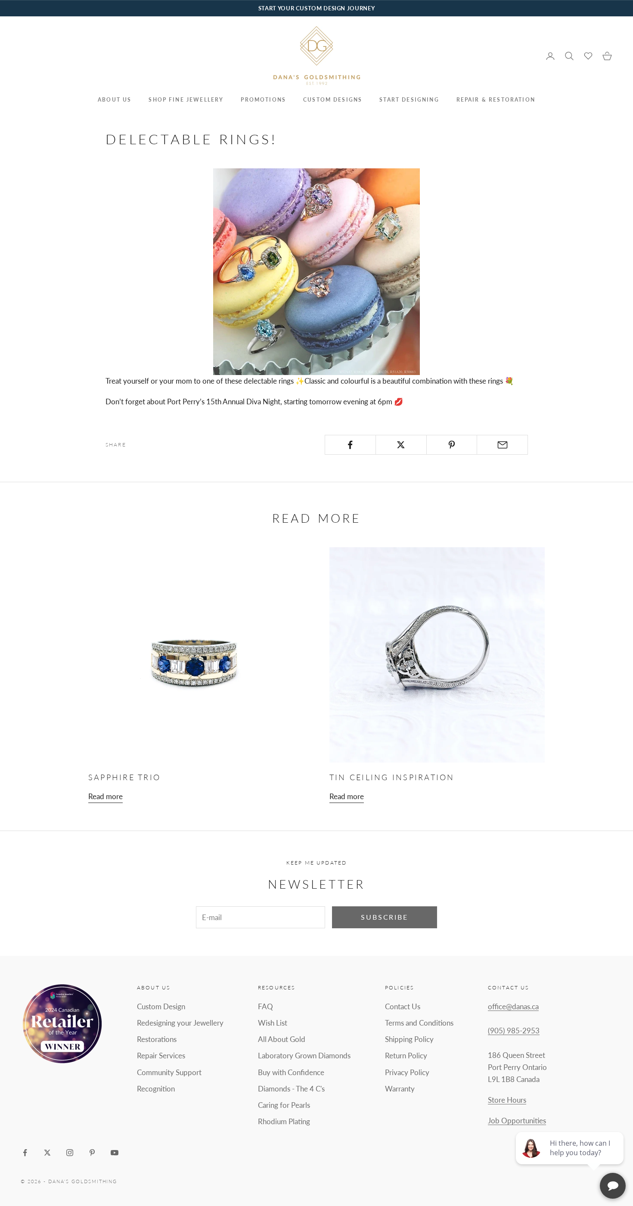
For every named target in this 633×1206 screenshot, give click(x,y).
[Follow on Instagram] (69, 1152)
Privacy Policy (407, 1072)
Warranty (400, 1088)
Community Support (169, 1072)
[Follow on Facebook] (25, 1152)
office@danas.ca (513, 1006)
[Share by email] (502, 444)
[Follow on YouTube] (114, 1152)
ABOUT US (114, 99)
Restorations (157, 1039)
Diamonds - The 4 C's (291, 1088)
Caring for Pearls (284, 1105)
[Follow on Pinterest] (92, 1152)
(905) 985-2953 (514, 1030)
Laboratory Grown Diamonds (304, 1055)
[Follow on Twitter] (47, 1152)
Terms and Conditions (419, 1022)
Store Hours (507, 1099)
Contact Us (402, 1006)
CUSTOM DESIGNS (332, 99)
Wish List (272, 1022)
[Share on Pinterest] (452, 444)
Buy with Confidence (291, 1072)
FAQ (265, 1006)
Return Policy (406, 1055)
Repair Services (161, 1055)
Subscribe (384, 917)
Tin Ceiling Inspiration (392, 777)
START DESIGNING (409, 99)
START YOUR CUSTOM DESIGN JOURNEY (316, 8)
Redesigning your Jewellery (180, 1022)
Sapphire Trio (124, 777)
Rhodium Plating (284, 1121)
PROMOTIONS (263, 99)
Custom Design (161, 1006)
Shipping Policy (409, 1039)
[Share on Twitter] (401, 444)
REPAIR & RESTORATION (495, 99)
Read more (105, 796)
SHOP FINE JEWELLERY (186, 99)
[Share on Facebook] (350, 444)
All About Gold (281, 1039)
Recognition (156, 1088)
